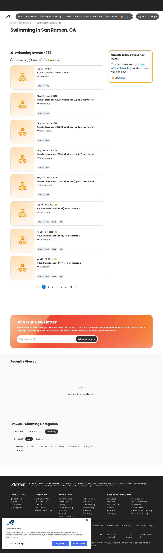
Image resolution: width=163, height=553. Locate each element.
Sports (87, 16)
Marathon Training (139, 513)
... (65, 287)
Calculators (31, 16)
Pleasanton (75, 446)
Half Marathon (89, 499)
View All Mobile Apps (43, 510)
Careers (100, 534)
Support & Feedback (111, 535)
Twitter (16, 502)
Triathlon (68, 16)
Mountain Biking (66, 507)
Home (13, 23)
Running (57, 16)
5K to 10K (38, 504)
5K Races (63, 510)
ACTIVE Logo (15, 483)
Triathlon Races (66, 502)
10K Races (63, 513)
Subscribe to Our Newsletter (105, 525)
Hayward (89, 446)
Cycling (62, 504)
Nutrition (97, 16)
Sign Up (142, 16)
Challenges (45, 16)
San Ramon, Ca (25, 23)
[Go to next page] (76, 287)
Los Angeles (112, 502)
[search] (132, 16)
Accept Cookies (79, 543)
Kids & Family (110, 16)
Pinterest (17, 504)
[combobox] (19, 60)
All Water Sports (34, 431)
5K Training (136, 504)
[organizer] (127, 16)
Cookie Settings (17, 543)
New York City (113, 504)
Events (20, 16)
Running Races (65, 499)
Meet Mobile (40, 507)
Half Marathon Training (141, 510)
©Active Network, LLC (100, 543)
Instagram (17, 507)
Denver (110, 507)
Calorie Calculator (139, 502)
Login (154, 16)
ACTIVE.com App (42, 499)
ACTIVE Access (129, 535)
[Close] (87, 520)
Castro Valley (58, 446)
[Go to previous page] (38, 287)
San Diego (111, 499)
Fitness (78, 16)
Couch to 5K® (41, 502)
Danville (43, 446)
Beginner (40, 439)
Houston (111, 510)
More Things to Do (67, 516)
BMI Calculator (137, 499)
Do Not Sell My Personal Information (137, 525)
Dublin (31, 446)
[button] (35, 60)
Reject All (60, 543)
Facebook (17, 499)
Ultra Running (89, 504)
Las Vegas (111, 513)
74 (71, 287)
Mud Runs (87, 510)
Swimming (87, 513)
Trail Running (88, 507)
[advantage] (122, 16)
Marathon (87, 502)
